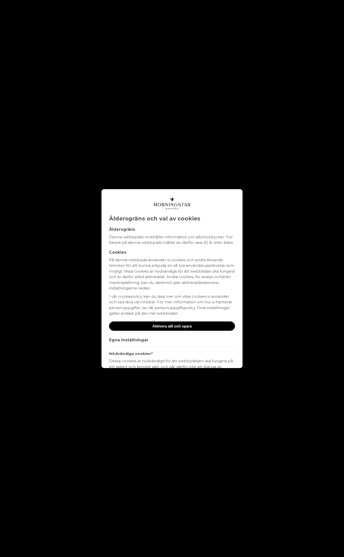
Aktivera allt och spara (172, 326)
